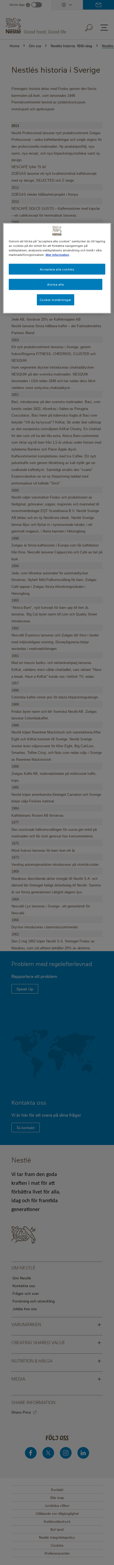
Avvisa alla (55, 284)
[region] (57, 268)
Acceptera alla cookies (57, 269)
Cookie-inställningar (55, 300)
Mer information (57, 255)
